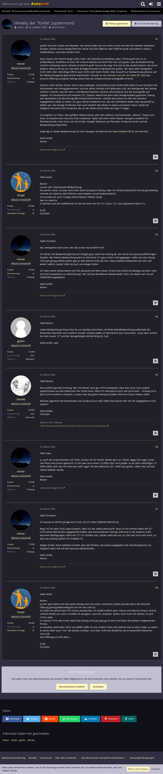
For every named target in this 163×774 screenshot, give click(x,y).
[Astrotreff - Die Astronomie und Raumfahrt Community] (25, 4)
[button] (159, 4)
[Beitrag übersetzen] (155, 157)
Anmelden (98, 686)
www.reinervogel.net (51, 149)
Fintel (14, 740)
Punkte (10, 74)
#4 (156, 316)
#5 (156, 374)
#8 (156, 587)
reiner (20, 27)
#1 (156, 39)
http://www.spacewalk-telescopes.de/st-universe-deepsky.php (73, 425)
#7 (156, 508)
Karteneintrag (13, 78)
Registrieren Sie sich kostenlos (86, 678)
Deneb (31, 740)
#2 (156, 170)
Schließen (156, 769)
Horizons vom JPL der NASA (121, 75)
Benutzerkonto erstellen (72, 686)
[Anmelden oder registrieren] (151, 4)
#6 (156, 446)
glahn (22, 740)
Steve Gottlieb (120, 131)
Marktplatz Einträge (16, 213)
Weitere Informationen (138, 769)
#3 (156, 234)
